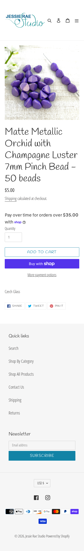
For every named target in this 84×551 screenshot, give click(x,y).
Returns (14, 413)
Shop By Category (21, 361)
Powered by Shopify (58, 536)
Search (14, 348)
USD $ (40, 483)
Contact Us (16, 387)
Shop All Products (21, 374)
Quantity (10, 228)
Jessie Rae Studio (35, 536)
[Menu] (76, 20)
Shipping (11, 198)
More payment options (42, 274)
